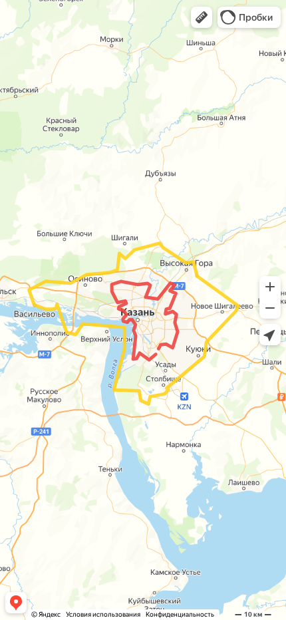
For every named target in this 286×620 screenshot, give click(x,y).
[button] (201, 17)
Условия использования (103, 614)
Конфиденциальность (180, 614)
